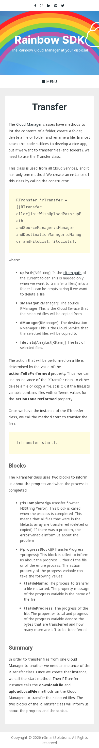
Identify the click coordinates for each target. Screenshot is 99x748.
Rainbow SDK (49, 39)
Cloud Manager (29, 124)
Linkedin (49, 6)
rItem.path (72, 272)
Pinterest (56, 6)
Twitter (63, 6)
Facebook (35, 6)
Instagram (42, 6)
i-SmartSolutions (56, 737)
